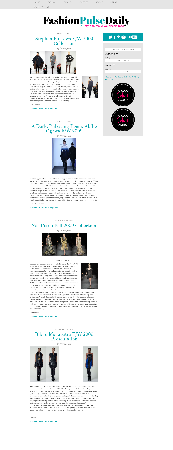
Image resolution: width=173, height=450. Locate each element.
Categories (109, 58)
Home (37, 2)
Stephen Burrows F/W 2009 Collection (64, 41)
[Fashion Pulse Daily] (86, 21)
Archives (108, 69)
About (99, 2)
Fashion (52, 2)
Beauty (68, 2)
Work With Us (41, 7)
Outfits (83, 2)
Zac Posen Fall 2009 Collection (64, 225)
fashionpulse (65, 48)
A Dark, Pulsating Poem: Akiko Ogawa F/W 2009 (64, 128)
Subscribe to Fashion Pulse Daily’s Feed (44, 421)
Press (113, 2)
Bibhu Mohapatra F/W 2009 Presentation (64, 336)
